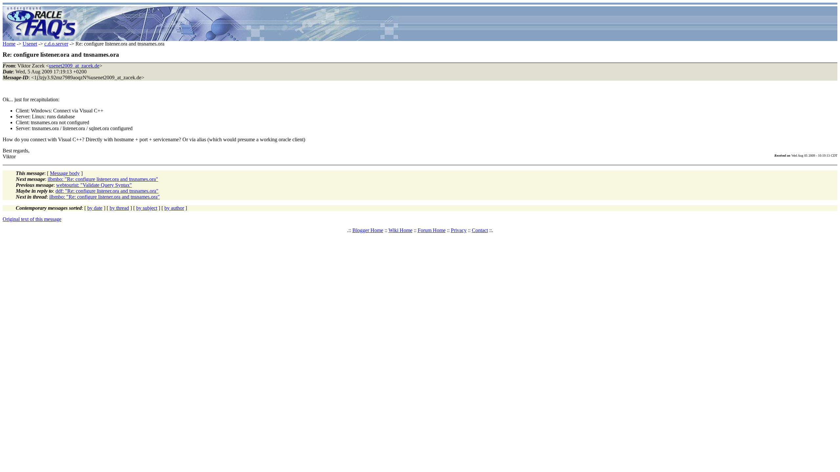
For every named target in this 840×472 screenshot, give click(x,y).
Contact (480, 230)
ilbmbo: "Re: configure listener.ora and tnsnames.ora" (103, 179)
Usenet (30, 44)
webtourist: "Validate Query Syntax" (94, 185)
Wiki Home (400, 230)
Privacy (459, 230)
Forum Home (432, 230)
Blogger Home (367, 230)
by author (174, 208)
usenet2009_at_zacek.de (74, 66)
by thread (119, 208)
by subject (146, 208)
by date (94, 208)
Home (9, 44)
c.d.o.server (56, 44)
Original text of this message (32, 219)
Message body (65, 173)
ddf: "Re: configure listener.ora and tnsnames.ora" (106, 191)
